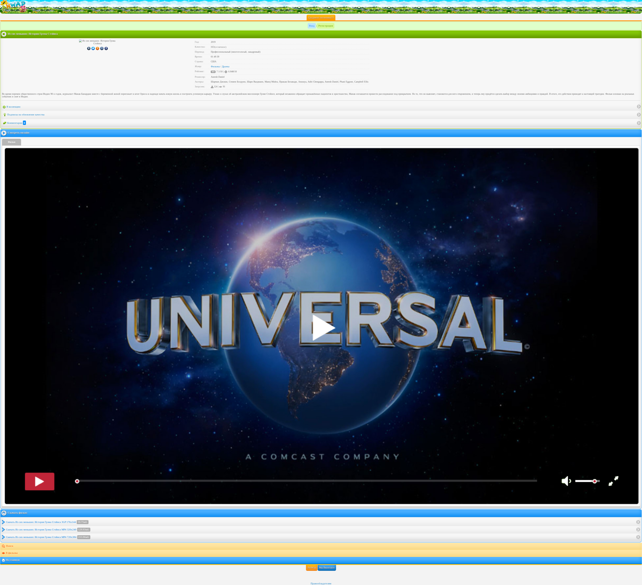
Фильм (11, 142)
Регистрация (325, 25)
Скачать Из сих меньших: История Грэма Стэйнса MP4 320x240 (47, 529)
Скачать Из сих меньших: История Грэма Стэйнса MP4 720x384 (47, 537)
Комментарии (16, 123)
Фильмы (215, 66)
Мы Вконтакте (327, 567)
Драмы (225, 66)
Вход (311, 25)
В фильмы (12, 553)
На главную (13, 560)
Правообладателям (321, 583)
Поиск (9, 546)
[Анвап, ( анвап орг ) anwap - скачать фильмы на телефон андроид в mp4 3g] (321, 6)
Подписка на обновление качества (25, 114)
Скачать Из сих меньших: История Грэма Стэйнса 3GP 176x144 (46, 522)
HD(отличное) (218, 47)
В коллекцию (13, 106)
